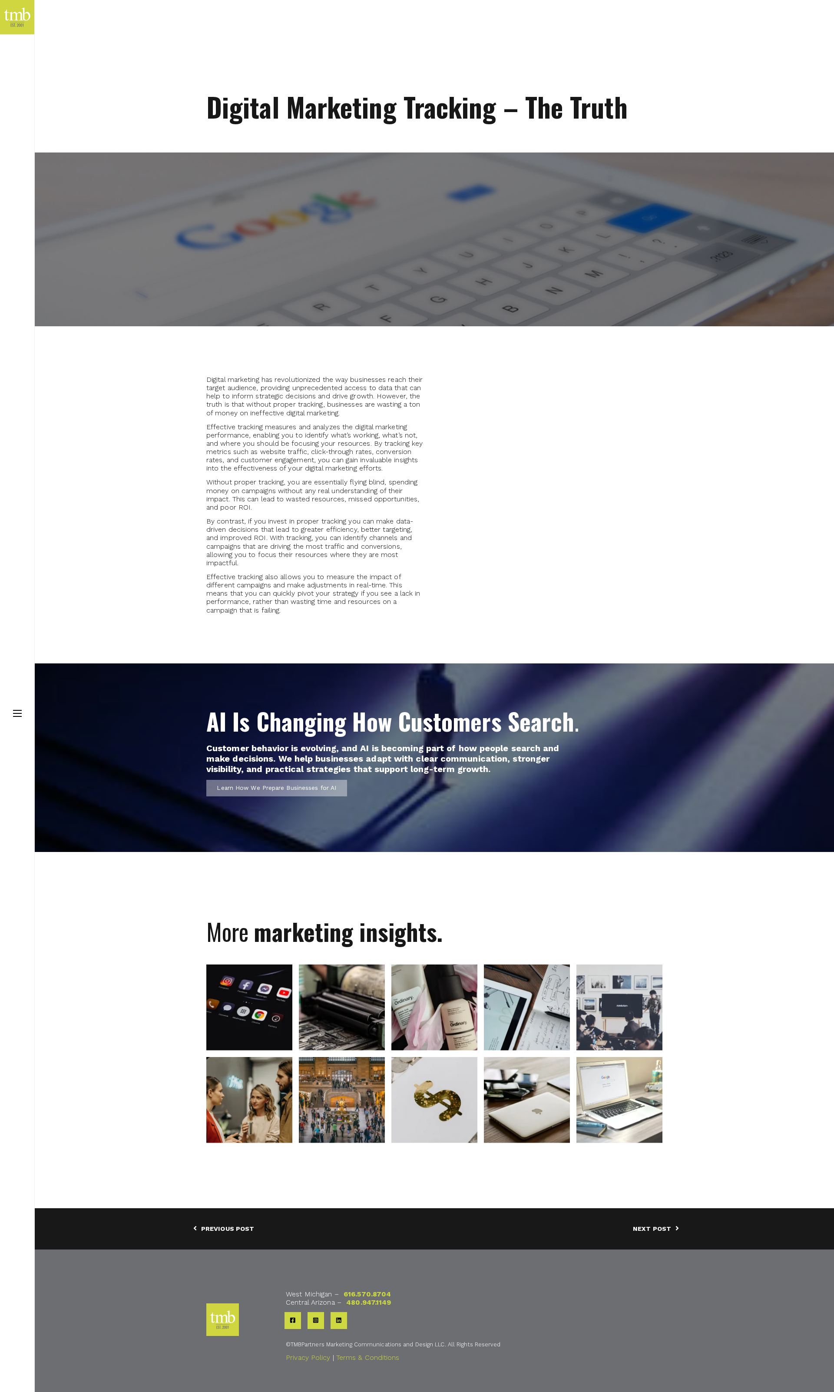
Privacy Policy (308, 1357)
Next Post (652, 1228)
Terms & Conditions (368, 1357)
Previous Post (227, 1228)
